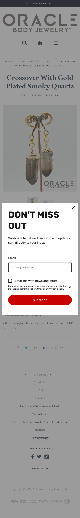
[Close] (73, 207)
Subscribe (40, 300)
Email (12, 258)
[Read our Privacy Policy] (69, 286)
